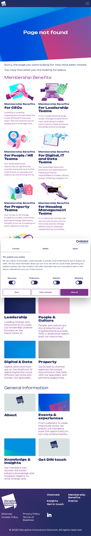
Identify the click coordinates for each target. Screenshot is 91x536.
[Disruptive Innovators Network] (3, 3)
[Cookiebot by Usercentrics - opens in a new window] (78, 242)
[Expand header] (87, 3)
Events (73, 501)
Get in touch (55, 504)
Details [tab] (45, 249)
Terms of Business (28, 518)
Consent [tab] (15, 249)
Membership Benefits (27, 77)
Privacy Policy (31, 514)
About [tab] (75, 249)
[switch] (34, 282)
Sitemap (6, 514)
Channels (53, 494)
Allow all (74, 292)
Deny (17, 292)
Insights (52, 501)
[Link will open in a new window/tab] (49, 515)
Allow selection (45, 292)
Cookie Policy (9, 517)
